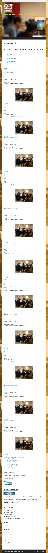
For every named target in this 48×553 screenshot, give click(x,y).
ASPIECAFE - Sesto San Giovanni (16, 551)
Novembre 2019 (7, 525)
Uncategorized (7, 542)
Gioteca (8, 57)
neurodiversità (7, 538)
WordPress (38, 551)
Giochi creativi (7, 510)
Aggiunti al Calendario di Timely (13, 460)
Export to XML (10, 467)
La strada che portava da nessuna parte (12, 518)
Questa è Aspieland (8, 514)
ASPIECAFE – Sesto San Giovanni (21, 14)
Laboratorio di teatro (11, 61)
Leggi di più (6, 103)
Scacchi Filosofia (10, 64)
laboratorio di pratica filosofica (13, 59)
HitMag (43, 551)
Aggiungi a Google (10, 461)
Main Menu (8, 38)
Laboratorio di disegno (11, 58)
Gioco (5, 534)
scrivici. (36, 499)
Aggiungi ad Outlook (11, 462)
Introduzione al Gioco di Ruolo (10, 516)
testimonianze (7, 540)
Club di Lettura (10, 55)
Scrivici (5, 476)
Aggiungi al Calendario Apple (12, 464)
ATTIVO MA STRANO (8, 512)
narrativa (6, 536)
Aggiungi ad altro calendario (12, 465)
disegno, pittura (7, 532)
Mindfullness (9, 62)
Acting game (9, 54)
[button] (10, 458)
